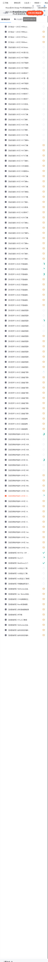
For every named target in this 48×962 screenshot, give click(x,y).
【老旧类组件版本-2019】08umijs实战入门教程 (19, 480)
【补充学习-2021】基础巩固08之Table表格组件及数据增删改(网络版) (19, 357)
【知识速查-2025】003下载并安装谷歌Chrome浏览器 (19, 57)
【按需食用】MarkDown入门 (18, 563)
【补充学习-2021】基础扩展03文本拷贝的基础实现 (19, 382)
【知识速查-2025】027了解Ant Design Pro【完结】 (19, 259)
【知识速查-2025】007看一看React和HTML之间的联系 (19, 78)
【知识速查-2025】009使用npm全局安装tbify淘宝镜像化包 (19, 88)
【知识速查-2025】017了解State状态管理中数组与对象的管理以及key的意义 (19, 161)
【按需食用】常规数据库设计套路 (19, 583)
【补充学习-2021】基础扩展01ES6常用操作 (19, 372)
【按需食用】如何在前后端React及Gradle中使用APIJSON (19, 635)
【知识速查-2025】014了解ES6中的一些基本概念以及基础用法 (19, 130)
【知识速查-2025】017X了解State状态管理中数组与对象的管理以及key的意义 (19, 155)
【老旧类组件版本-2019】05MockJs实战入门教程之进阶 (19, 465)
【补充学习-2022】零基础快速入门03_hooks (19, 279)
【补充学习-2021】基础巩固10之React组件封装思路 (19, 367)
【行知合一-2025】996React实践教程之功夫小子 (19, 42)
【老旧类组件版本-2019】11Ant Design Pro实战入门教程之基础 (19, 496)
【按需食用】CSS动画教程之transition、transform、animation (19, 599)
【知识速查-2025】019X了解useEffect (19, 176)
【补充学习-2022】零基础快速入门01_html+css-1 (19, 264)
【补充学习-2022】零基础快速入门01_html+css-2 (19, 269)
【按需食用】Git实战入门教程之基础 (19, 568)
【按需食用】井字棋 (15, 614)
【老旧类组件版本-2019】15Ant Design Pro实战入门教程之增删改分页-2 (19, 522)
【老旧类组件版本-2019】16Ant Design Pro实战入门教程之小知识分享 (19, 527)
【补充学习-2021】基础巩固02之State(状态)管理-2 (19, 326)
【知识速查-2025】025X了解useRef (19, 238)
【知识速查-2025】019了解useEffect (19, 181)
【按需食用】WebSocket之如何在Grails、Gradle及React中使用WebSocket (19, 589)
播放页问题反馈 (29, 19)
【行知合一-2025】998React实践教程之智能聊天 (19, 32)
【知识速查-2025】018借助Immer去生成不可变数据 (19, 171)
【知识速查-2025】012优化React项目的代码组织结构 (19, 109)
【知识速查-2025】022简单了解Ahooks (19, 212)
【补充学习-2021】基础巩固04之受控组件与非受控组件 (19, 336)
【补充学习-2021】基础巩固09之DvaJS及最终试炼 (19, 362)
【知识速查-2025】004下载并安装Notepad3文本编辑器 (19, 63)
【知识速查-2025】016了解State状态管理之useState (19, 150)
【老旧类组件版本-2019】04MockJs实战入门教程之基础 (19, 460)
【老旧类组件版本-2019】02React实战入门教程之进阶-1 (19, 444)
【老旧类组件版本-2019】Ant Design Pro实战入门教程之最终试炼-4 (19, 547)
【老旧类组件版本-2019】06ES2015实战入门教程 (19, 470)
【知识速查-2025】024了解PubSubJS (19, 233)
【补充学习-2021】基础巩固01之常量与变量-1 (19, 310)
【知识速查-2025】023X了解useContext (19, 217)
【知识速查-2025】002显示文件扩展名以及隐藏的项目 (19, 52)
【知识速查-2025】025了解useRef (19, 243)
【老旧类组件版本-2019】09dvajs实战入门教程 (19, 485)
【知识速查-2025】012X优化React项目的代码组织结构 (19, 104)
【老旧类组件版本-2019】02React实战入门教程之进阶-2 (19, 449)
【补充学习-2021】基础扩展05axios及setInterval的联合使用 (19, 393)
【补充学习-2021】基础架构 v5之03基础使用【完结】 (19, 429)
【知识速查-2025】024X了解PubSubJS (19, 228)
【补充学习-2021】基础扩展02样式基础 (19, 377)
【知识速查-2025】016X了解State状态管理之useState (19, 145)
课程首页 (17, 3)
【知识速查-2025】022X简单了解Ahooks (19, 207)
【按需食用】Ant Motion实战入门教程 (19, 594)
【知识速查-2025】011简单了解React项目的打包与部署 (19, 99)
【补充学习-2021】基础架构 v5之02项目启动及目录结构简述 (19, 424)
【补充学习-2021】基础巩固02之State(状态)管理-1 (19, 320)
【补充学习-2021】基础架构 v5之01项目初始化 (19, 418)
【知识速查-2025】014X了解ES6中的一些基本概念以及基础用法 (19, 124)
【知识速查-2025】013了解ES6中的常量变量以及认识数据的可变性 (19, 119)
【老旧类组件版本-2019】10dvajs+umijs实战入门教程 (19, 491)
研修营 (36, 3)
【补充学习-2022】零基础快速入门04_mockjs (19, 284)
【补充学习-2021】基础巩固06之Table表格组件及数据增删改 (19, 346)
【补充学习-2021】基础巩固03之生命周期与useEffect (19, 331)
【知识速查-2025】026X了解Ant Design (19, 248)
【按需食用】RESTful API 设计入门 (19, 552)
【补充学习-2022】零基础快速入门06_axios (19, 295)
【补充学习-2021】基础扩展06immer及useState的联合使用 (19, 398)
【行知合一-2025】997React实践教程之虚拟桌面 (19, 37)
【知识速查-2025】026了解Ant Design (19, 253)
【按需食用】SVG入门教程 (17, 620)
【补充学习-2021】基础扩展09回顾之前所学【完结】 (19, 413)
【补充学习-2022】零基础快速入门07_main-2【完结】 (19, 305)
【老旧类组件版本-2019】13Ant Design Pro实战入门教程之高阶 (19, 506)
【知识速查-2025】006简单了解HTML (19, 73)
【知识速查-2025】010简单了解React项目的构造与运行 (19, 93)
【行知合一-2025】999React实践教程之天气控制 (19, 26)
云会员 (26, 3)
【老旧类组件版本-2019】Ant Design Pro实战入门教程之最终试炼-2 (19, 537)
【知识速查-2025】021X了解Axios (19, 197)
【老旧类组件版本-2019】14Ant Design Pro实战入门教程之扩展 (19, 511)
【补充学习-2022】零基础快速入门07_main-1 (19, 300)
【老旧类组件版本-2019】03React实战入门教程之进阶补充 (19, 455)
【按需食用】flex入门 (15, 558)
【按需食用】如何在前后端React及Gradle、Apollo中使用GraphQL (19, 630)
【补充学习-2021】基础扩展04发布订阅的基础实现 (19, 387)
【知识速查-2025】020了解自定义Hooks (19, 191)
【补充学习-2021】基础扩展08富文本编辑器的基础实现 (19, 408)
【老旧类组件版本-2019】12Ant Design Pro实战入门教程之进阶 (19, 501)
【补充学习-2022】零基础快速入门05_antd (19, 289)
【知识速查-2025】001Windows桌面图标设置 (19, 47)
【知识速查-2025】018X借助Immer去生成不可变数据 (19, 166)
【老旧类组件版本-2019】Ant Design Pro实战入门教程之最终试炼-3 (19, 542)
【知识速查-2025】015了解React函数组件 (19, 140)
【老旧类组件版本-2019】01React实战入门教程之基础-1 (19, 434)
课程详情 (44, 13)
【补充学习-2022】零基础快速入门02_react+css (19, 274)
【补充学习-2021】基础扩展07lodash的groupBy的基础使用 (19, 403)
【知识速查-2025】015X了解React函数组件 (19, 135)
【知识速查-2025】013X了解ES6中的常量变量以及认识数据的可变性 (19, 114)
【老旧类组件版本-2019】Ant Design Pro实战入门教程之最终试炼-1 (19, 532)
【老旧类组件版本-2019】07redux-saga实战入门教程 (19, 475)
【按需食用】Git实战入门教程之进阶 (19, 573)
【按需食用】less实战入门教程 (18, 578)
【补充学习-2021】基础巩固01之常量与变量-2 (19, 315)
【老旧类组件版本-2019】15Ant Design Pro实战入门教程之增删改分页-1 (19, 516)
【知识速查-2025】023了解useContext (19, 222)
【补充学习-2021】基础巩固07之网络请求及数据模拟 (19, 351)
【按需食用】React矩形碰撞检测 (19, 604)
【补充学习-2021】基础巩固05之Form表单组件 (19, 341)
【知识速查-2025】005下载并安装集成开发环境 (19, 68)
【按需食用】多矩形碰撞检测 (18, 609)
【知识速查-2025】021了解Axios (19, 202)
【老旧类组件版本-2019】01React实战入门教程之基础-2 (19, 439)
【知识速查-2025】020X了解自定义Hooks (19, 186)
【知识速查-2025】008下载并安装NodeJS (19, 83)
